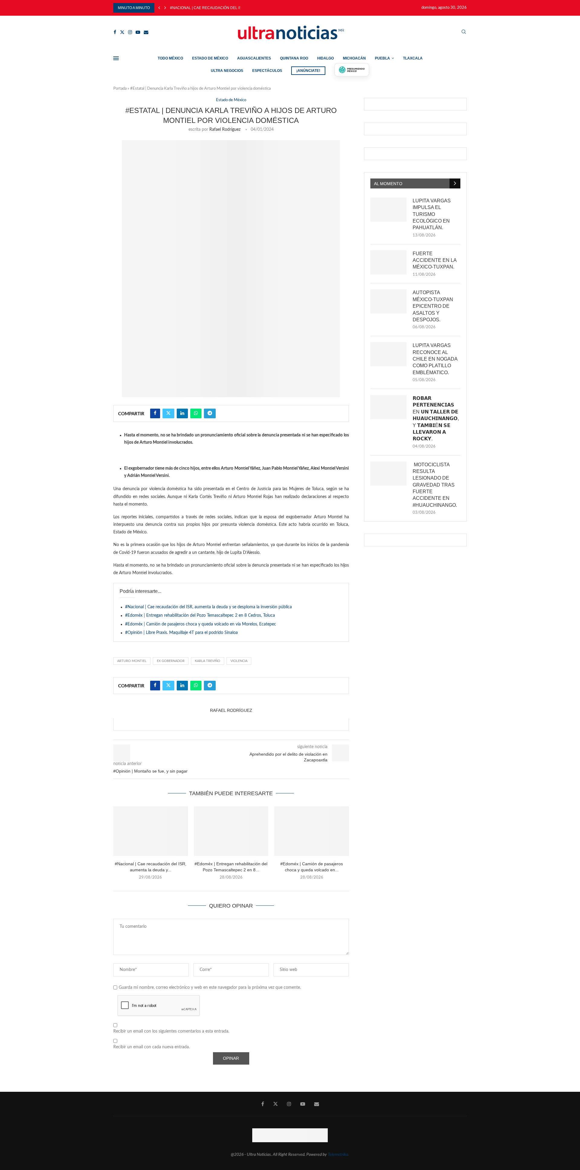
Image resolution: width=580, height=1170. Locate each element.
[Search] (464, 32)
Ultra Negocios (227, 71)
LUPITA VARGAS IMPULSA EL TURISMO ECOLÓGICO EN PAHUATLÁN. (432, 214)
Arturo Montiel (132, 661)
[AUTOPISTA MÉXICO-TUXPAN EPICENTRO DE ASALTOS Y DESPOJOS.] (388, 301)
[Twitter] (122, 32)
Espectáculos (267, 71)
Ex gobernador (171, 661)
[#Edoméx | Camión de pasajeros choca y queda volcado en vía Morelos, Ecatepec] (311, 831)
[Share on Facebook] (155, 413)
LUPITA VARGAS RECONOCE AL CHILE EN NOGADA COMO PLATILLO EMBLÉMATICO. (435, 359)
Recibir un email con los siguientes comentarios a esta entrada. (171, 1031)
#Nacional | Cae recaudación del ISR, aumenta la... (220, 8)
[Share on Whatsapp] (195, 413)
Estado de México (210, 58)
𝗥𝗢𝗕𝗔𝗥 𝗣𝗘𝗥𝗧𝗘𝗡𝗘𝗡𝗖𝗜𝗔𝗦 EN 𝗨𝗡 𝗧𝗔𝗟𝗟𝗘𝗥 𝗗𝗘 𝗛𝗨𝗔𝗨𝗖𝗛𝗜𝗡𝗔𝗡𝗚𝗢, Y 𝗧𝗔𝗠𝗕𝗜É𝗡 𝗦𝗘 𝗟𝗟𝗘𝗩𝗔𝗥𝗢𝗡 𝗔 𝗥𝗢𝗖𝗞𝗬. (436, 418)
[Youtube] (137, 32)
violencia (238, 661)
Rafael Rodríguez (224, 129)
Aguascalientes (254, 58)
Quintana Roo (294, 58)
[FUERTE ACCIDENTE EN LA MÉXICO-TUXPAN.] (388, 262)
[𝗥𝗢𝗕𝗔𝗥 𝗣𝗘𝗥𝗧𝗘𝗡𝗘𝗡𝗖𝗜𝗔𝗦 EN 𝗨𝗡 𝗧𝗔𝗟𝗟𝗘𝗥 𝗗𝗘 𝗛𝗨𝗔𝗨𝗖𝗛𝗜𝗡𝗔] (388, 407)
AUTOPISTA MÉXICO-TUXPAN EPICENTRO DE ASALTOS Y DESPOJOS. (433, 306)
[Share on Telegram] (210, 413)
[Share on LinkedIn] (182, 413)
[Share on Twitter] (168, 413)
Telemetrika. (338, 1154)
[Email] (146, 32)
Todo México (170, 58)
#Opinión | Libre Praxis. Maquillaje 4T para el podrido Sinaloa (181, 633)
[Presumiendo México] (351, 69)
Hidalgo (325, 58)
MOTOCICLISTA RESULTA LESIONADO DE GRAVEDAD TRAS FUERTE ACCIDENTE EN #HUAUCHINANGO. (435, 485)
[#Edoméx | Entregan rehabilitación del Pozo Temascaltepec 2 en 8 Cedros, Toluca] (231, 831)
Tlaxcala (413, 58)
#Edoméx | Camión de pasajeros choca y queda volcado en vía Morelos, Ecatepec (200, 624)
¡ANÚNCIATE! (308, 71)
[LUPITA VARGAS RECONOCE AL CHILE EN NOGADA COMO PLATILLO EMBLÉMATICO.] (388, 354)
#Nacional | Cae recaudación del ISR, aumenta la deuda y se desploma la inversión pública (208, 607)
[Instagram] (130, 32)
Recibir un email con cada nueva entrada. (151, 1047)
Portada (120, 89)
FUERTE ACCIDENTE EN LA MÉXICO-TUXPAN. (434, 260)
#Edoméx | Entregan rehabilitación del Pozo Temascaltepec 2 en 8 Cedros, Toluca (200, 615)
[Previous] (159, 8)
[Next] (165, 8)
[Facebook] (115, 32)
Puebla (382, 58)
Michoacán (354, 58)
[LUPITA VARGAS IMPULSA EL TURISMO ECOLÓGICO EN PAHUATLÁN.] (388, 210)
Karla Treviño (207, 661)
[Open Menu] (116, 58)
